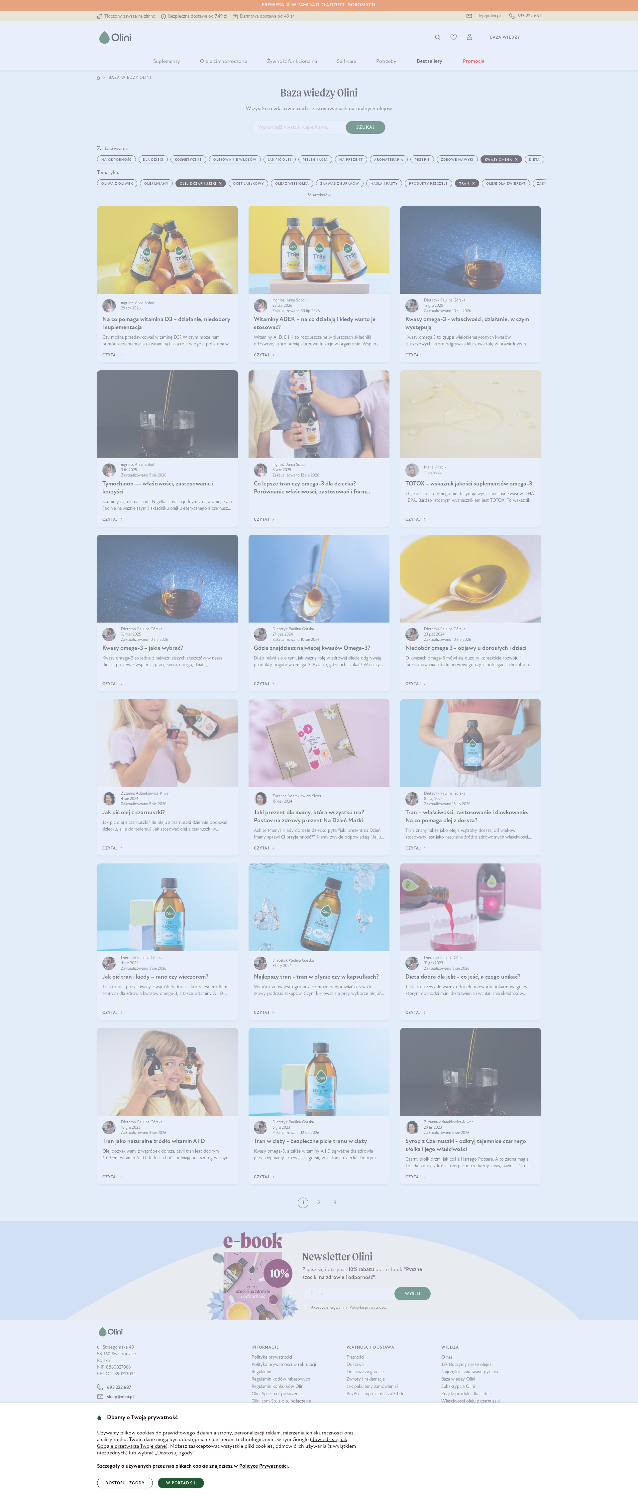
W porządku (181, 1483)
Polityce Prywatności (263, 1466)
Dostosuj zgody (125, 1483)
